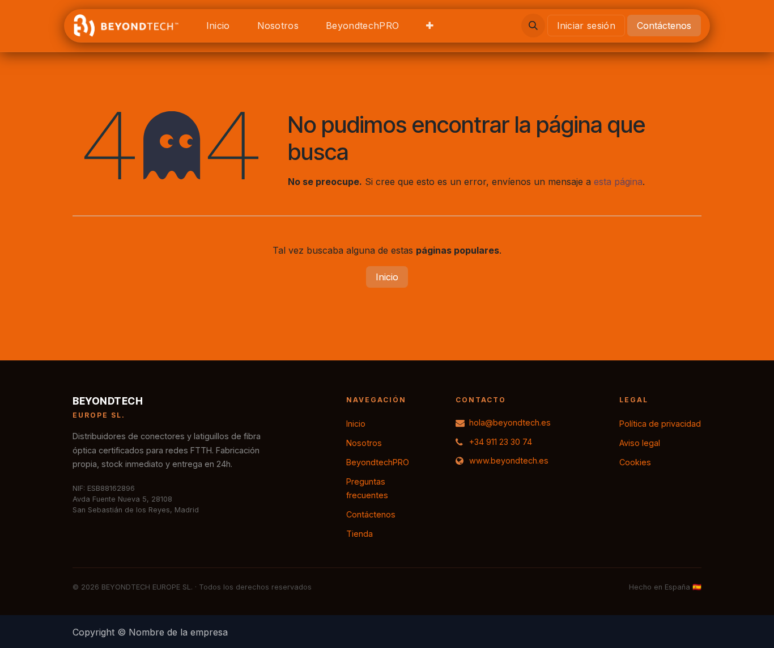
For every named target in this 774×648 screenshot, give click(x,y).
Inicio (387, 277)
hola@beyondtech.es (510, 422)
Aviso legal (639, 443)
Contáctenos (664, 25)
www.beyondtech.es (508, 460)
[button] (533, 25)
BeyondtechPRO (377, 462)
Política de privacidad (660, 423)
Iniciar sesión (586, 25)
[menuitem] (218, 25)
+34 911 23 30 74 (500, 442)
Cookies (635, 462)
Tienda (359, 533)
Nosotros (364, 443)
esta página (618, 181)
